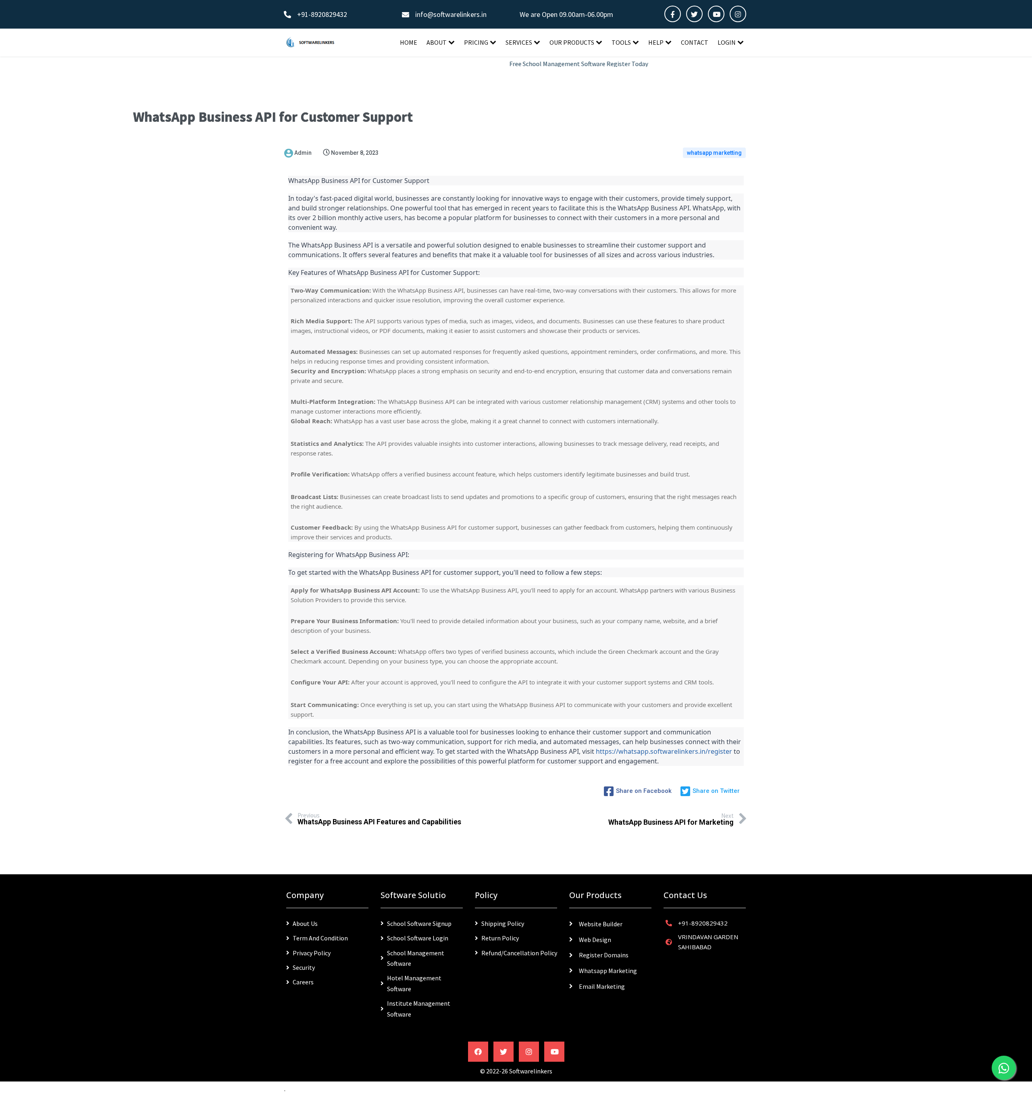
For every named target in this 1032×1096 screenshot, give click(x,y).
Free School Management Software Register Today (556, 64)
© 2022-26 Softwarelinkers (516, 1071)
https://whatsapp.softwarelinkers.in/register (664, 751)
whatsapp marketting (714, 153)
